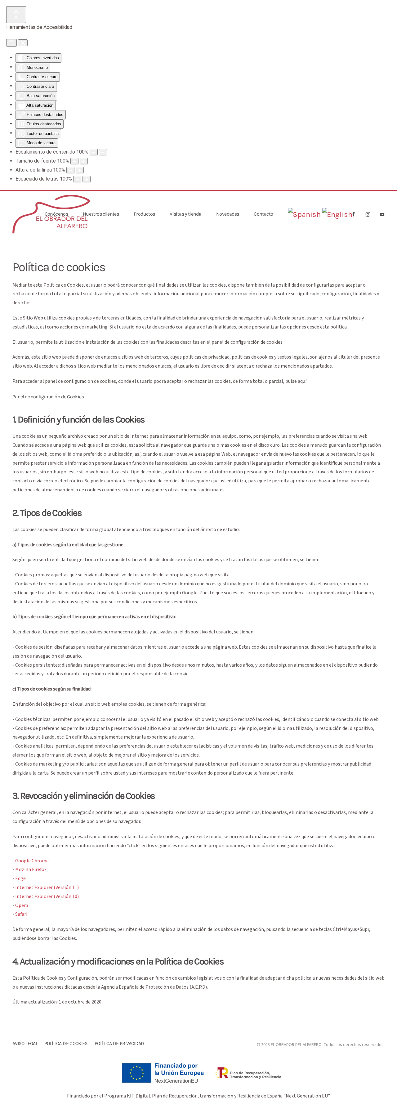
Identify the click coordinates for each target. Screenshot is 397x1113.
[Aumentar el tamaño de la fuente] (84, 161)
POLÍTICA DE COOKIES (66, 1043)
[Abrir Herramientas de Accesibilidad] (16, 14)
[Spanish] (304, 214)
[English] (337, 214)
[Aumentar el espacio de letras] (87, 179)
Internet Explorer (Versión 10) (47, 896)
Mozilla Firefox (31, 869)
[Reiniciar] (11, 43)
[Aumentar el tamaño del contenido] (103, 152)
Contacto (263, 214)
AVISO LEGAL (25, 1043)
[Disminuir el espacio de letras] (77, 179)
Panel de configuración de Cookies (48, 397)
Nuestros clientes (101, 214)
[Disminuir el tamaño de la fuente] (74, 161)
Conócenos (56, 214)
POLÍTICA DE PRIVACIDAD (119, 1043)
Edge (20, 878)
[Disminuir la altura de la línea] (70, 170)
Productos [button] (144, 214)
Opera (21, 905)
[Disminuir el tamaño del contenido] (94, 152)
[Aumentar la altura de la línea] (80, 170)
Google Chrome (32, 860)
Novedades (227, 214)
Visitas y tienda (185, 214)
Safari (21, 914)
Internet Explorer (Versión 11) (47, 887)
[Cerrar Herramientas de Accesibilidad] (23, 42)
